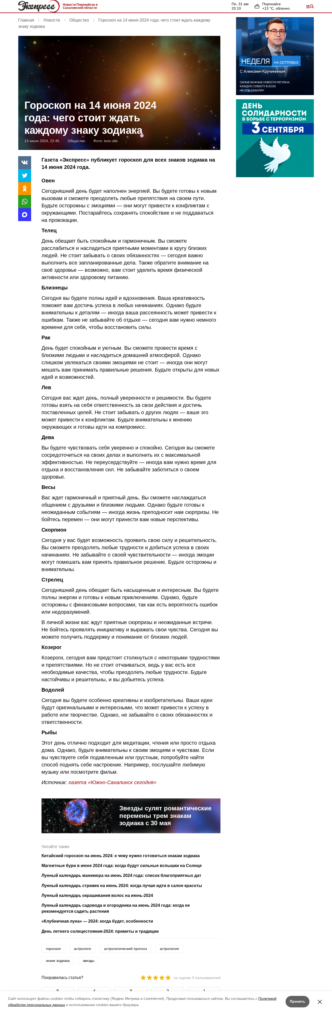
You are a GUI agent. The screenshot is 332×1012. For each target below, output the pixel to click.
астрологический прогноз (125, 949)
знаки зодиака (58, 960)
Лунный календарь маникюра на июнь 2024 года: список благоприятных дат (121, 875)
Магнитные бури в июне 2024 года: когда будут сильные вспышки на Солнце (122, 865)
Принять (297, 1001)
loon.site (111, 141)
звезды (88, 960)
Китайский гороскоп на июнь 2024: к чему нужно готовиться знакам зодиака (121, 856)
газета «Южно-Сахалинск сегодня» (112, 782)
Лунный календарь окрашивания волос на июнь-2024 (97, 895)
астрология (169, 949)
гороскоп (53, 949)
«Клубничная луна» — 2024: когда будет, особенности (97, 921)
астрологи (82, 949)
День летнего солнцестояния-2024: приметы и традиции (100, 931)
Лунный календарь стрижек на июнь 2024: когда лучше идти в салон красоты (122, 885)
